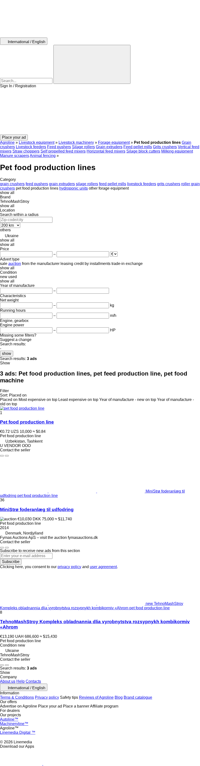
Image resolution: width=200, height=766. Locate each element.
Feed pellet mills (137, 147)
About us (7, 681)
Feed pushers (59, 147)
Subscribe (11, 562)
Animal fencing (43, 156)
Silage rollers (83, 147)
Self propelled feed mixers (63, 151)
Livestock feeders (31, 147)
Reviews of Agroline (96, 697)
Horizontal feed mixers (106, 151)
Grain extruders (109, 147)
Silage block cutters (143, 151)
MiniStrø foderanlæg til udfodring (37, 509)
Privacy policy (47, 697)
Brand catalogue (138, 697)
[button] (100, 111)
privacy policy (69, 567)
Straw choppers (26, 151)
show (6, 353)
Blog (119, 697)
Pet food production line (27, 422)
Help (20, 681)
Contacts (33, 681)
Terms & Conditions (17, 697)
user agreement (103, 567)
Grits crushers (165, 147)
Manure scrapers (14, 156)
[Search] (91, 64)
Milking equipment (177, 151)
